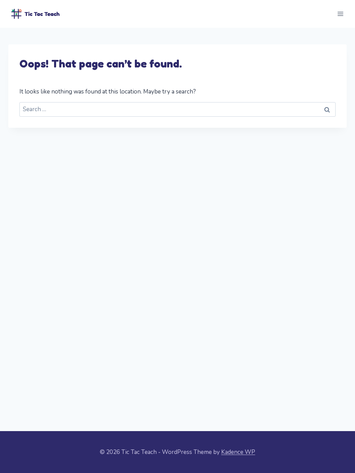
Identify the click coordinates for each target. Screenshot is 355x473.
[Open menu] (340, 13)
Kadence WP (238, 452)
